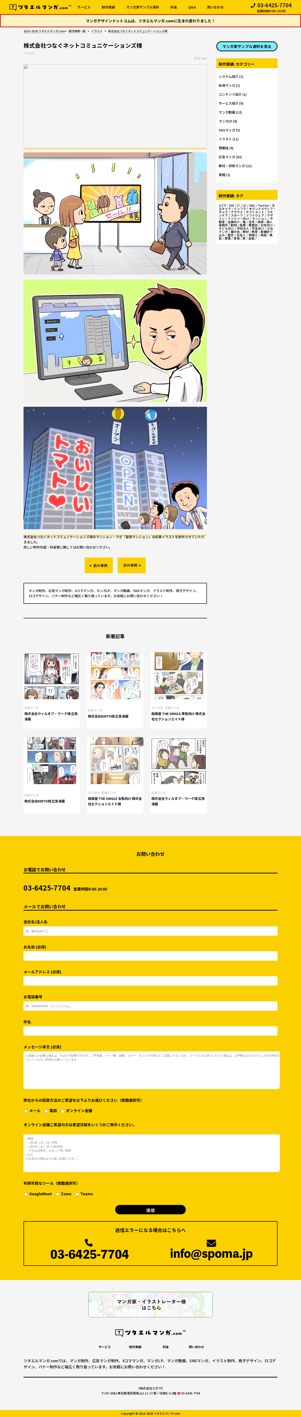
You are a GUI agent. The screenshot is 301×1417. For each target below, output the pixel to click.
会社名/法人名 (36, 921)
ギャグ (223, 212)
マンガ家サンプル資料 (142, 7)
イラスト (29, 53)
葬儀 (228, 238)
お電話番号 (33, 996)
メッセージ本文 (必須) (42, 1047)
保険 (260, 222)
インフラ (240, 208)
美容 (264, 235)
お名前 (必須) (35, 947)
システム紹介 (228, 76)
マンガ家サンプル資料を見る (246, 46)
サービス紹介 (228, 103)
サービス (84, 7)
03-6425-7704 (274, 8)
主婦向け (234, 222)
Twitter (263, 205)
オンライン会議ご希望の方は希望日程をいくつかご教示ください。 (80, 1124)
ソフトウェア (255, 215)
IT (238, 205)
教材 (246, 231)
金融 (251, 238)
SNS (252, 205)
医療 (243, 225)
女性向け (267, 225)
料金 (173, 7)
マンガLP (157, 708)
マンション (259, 218)
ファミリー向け (238, 218)
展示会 (235, 231)
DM (231, 205)
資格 (237, 238)
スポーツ (237, 215)
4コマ (222, 205)
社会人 (241, 235)
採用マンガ (227, 85)
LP (244, 205)
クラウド (237, 212)
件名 (27, 1022)
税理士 (253, 235)
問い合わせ (215, 7)
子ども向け (226, 228)
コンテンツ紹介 (230, 94)
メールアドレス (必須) (42, 972)
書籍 (222, 174)
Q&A (192, 7)
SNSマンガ (227, 130)
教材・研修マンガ (232, 165)
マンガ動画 (227, 112)
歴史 (231, 235)
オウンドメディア (261, 208)
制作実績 (108, 7)
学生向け (258, 228)
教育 (255, 231)
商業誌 (224, 148)
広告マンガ (31, 708)
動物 (234, 225)
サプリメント (255, 212)
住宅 (252, 222)
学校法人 (243, 228)
